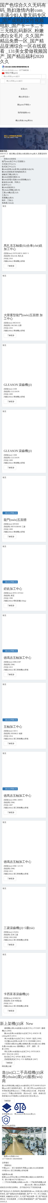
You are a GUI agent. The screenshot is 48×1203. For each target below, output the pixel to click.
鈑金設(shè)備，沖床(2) (11, 182)
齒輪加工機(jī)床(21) (10, 174)
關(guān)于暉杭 (23, 105)
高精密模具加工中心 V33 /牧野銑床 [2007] (20, 1059)
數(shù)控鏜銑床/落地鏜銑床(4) (14, 172)
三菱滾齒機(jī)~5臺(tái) (19, 928)
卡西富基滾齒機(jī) (16, 994)
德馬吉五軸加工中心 (17, 795)
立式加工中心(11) (9, 164)
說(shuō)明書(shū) (10, 513)
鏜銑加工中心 (13, 588)
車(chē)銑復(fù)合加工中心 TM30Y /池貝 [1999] (22, 1039)
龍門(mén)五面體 (15, 520)
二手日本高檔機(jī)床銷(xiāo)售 (15, 1182)
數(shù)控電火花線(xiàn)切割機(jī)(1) (16, 180)
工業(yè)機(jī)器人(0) (10, 193)
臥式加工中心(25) (9, 167)
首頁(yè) (24, 89)
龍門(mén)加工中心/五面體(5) (13, 161)
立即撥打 (5, 1163)
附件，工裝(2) (7, 200)
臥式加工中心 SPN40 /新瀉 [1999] (17, 1057)
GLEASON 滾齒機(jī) (18, 384)
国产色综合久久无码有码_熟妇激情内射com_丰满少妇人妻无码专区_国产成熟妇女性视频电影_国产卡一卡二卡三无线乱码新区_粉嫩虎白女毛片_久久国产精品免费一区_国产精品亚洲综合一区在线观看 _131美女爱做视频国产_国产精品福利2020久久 (23, 33)
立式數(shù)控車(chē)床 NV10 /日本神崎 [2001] (22, 1041)
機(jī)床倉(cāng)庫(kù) (24, 120)
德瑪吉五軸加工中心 (17, 657)
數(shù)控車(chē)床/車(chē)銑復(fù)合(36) (18, 169)
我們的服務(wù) (24, 113)
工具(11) (5, 195)
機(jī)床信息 (23, 97)
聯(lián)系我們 (39, 1185)
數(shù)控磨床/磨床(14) (11, 177)
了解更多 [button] (10, 266)
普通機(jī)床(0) (8, 198)
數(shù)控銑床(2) (8, 187)
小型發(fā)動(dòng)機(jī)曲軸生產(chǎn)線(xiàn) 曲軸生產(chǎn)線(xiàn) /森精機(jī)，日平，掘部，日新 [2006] (23, 1046)
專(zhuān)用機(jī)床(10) (11, 190)
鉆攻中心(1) (6, 185)
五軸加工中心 (13, 726)
